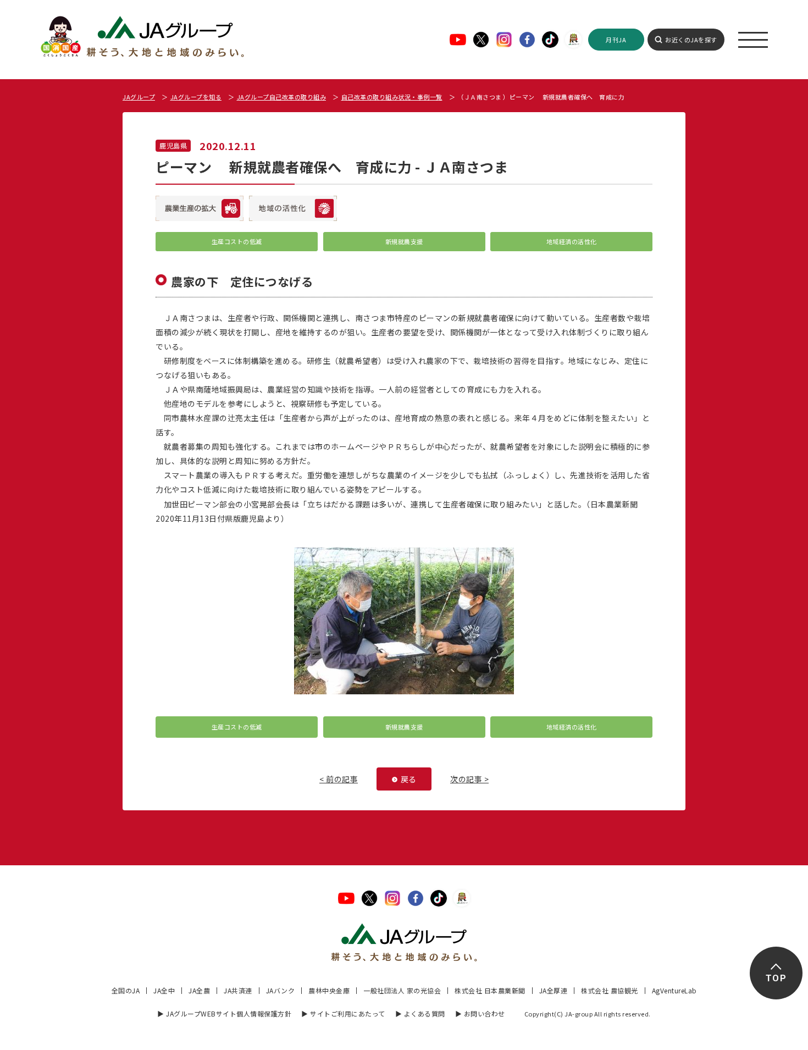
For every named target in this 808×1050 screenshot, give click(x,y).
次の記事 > (469, 779)
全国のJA (126, 990)
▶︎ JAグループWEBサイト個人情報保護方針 (224, 1013)
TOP (776, 978)
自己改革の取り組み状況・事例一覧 (391, 96)
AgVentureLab (674, 990)
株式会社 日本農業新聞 (490, 990)
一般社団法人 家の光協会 (402, 990)
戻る (409, 778)
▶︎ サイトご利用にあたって (343, 1013)
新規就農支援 (404, 241)
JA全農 (199, 990)
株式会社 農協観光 (609, 990)
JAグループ (139, 96)
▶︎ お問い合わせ (480, 1013)
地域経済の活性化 (571, 241)
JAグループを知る (196, 96)
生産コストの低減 (237, 241)
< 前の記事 (338, 779)
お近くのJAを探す (691, 39)
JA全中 (164, 990)
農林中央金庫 (329, 990)
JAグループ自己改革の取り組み (281, 96)
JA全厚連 (553, 990)
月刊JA (616, 39)
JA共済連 (238, 990)
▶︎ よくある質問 (420, 1013)
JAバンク (280, 990)
